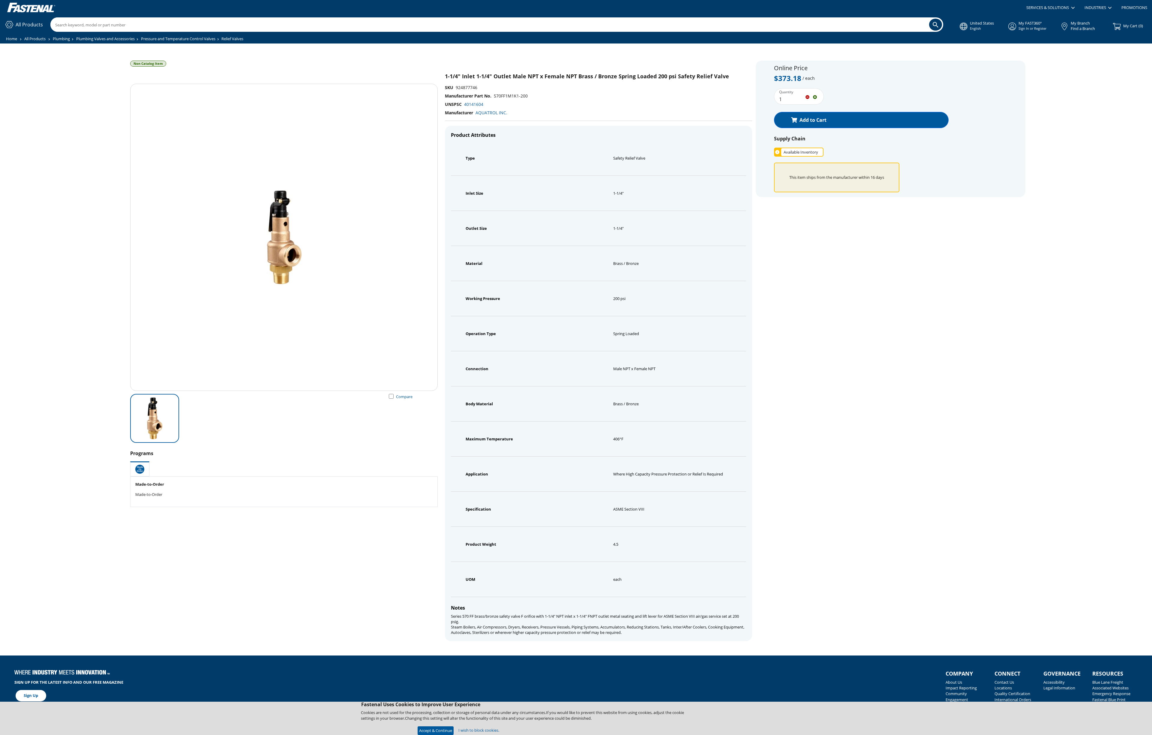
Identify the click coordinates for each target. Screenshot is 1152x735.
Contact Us (1004, 682)
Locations (1003, 688)
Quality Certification (1012, 693)
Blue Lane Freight (1107, 682)
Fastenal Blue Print (1109, 699)
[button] (1050, 8)
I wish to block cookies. (478, 730)
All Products (35, 38)
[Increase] (815, 97)
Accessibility (1054, 682)
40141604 (473, 104)
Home (11, 38)
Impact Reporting (961, 688)
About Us (954, 682)
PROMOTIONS (1134, 7)
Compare (404, 396)
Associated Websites (1110, 688)
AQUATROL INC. (491, 113)
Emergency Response (1111, 693)
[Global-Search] (935, 25)
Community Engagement (957, 696)
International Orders (1012, 699)
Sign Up (31, 695)
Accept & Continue (435, 730)
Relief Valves (232, 38)
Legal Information (1059, 688)
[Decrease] (807, 97)
